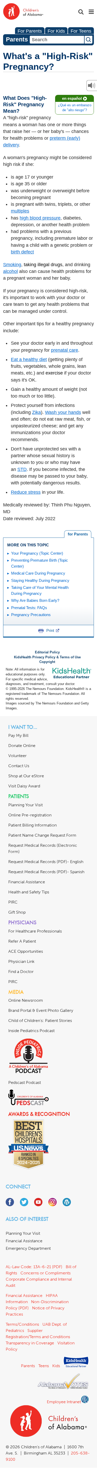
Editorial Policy (47, 652)
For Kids (56, 31)
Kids (56, 1365)
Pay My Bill (18, 735)
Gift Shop (17, 912)
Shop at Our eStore (26, 775)
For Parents (30, 31)
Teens (43, 1365)
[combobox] (57, 40)
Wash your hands (63, 412)
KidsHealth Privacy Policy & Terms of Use (47, 657)
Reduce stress (26, 492)
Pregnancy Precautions (31, 614)
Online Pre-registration (29, 815)
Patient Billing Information (32, 825)
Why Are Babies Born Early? (35, 600)
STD (22, 469)
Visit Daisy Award (24, 786)
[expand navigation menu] (91, 12)
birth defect (22, 252)
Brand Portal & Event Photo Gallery (40, 1010)
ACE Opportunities (25, 951)
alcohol (10, 271)
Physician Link (21, 961)
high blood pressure (40, 218)
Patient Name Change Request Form (42, 835)
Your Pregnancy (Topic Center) (37, 553)
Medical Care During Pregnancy (38, 573)
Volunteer (17, 755)
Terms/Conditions (22, 1324)
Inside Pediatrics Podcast (31, 1030)
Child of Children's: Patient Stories (40, 1020)
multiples (20, 211)
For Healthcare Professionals (35, 931)
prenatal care (64, 350)
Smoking (12, 264)
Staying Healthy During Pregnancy (40, 580)
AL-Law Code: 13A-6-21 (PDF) (34, 1266)
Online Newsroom (25, 1000)
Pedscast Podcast (24, 1082)
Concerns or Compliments (45, 1273)
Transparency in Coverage (30, 1342)
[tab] (77, 534)
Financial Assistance (26, 881)
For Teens (81, 31)
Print (50, 630)
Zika (36, 412)
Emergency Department (28, 1248)
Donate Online (21, 745)
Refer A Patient (22, 941)
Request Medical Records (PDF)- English (45, 861)
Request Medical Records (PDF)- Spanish (46, 871)
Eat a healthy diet (29, 359)
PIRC (13, 902)
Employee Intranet (64, 1401)
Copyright (47, 662)
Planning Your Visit (25, 804)
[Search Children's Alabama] (81, 12)
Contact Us (18, 765)
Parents (28, 1365)
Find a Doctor (21, 971)
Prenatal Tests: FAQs (29, 607)
